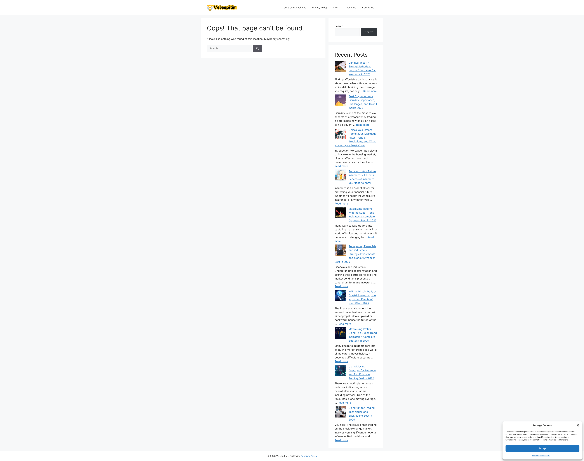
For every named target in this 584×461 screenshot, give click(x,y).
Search (339, 26)
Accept (543, 448)
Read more (370, 91)
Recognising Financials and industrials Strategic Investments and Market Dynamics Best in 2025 (355, 254)
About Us (351, 7)
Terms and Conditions (294, 7)
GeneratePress (309, 456)
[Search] (257, 48)
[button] (577, 425)
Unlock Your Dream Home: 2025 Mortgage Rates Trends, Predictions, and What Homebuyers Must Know (355, 137)
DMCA (336, 7)
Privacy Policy (319, 7)
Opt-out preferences (541, 455)
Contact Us (368, 7)
